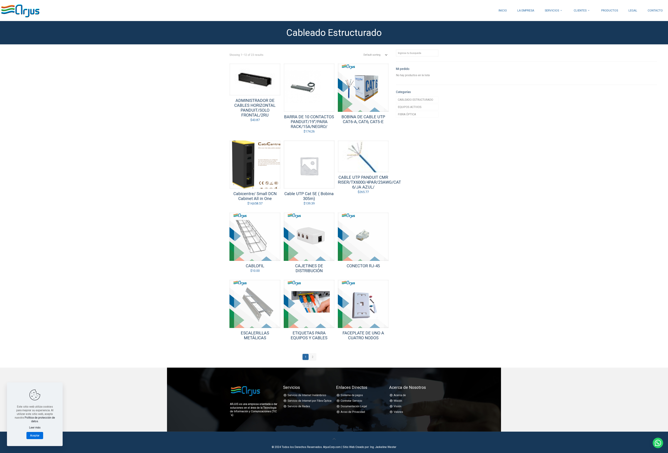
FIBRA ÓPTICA (407, 114)
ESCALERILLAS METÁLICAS (255, 335)
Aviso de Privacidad (353, 412)
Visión (397, 406)
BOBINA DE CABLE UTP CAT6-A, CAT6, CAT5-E (363, 119)
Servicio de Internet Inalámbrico (307, 395)
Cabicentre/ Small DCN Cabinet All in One (255, 196)
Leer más (35, 427)
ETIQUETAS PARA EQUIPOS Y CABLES (309, 335)
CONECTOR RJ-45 (363, 265)
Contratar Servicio (351, 400)
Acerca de (400, 395)
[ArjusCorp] (20, 10)
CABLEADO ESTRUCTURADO (415, 99)
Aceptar (34, 435)
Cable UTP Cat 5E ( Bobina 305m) (309, 196)
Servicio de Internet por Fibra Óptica (309, 400)
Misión (398, 400)
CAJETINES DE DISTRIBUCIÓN (309, 268)
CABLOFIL (255, 265)
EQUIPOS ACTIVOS (410, 107)
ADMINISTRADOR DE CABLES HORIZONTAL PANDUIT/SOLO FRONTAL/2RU (255, 108)
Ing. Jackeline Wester (383, 447)
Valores (398, 412)
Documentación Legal (354, 406)
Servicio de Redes (299, 406)
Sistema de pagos (352, 395)
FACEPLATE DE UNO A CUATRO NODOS (363, 335)
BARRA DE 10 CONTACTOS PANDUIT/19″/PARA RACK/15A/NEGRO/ (309, 121)
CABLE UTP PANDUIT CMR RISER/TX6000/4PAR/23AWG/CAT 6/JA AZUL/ (369, 182)
